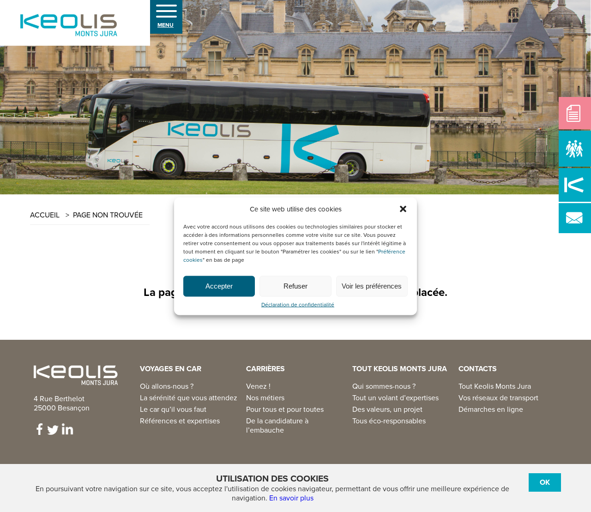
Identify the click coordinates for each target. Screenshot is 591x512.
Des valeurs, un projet (387, 409)
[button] (403, 208)
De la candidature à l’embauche (277, 425)
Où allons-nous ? (166, 386)
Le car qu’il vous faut (173, 409)
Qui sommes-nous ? (384, 386)
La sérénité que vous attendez (188, 398)
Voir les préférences (372, 286)
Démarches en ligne (490, 409)
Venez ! (258, 386)
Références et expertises (180, 421)
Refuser (295, 286)
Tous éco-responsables (389, 421)
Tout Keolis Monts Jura (494, 386)
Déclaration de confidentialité (297, 304)
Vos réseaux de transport (498, 398)
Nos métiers (265, 398)
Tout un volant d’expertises (395, 398)
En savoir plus (291, 498)
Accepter (219, 286)
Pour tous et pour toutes (285, 409)
